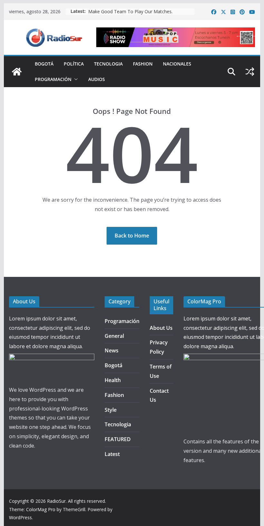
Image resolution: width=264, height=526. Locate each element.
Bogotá (44, 64)
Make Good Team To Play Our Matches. (130, 11)
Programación (53, 79)
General (114, 335)
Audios (96, 79)
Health (113, 380)
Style (111, 409)
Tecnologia (108, 64)
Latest (112, 454)
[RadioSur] (17, 71)
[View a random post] (250, 71)
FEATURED (118, 439)
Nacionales (177, 64)
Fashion (143, 64)
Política (74, 64)
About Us (161, 327)
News (111, 350)
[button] (74, 79)
